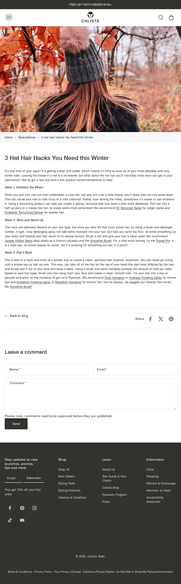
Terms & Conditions (20, 571)
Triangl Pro (163, 240)
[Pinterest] (22, 508)
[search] (161, 17)
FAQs (150, 469)
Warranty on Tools (158, 490)
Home (9, 137)
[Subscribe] (33, 478)
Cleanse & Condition (72, 497)
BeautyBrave (27, 137)
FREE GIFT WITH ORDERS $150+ (90, 4)
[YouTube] (22, 520)
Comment (17, 383)
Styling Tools (66, 483)
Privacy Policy (43, 571)
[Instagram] (34, 508)
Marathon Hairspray (68, 282)
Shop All (64, 469)
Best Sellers (66, 476)
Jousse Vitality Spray (19, 240)
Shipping (152, 476)
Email (102, 369)
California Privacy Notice (98, 571)
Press (106, 501)
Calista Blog (110, 487)
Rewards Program (114, 494)
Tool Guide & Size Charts (114, 478)
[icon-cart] (171, 17)
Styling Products (69, 490)
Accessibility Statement (155, 499)
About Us (108, 469)
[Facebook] (10, 508)
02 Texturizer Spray (129, 208)
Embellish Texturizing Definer (24, 212)
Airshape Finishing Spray (145, 277)
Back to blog (19, 316)
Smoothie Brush (100, 240)
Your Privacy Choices (67, 571)
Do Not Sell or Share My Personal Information (144, 571)
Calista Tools (96, 556)
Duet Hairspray (114, 277)
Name (15, 369)
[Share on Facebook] (150, 319)
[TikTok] (10, 520)
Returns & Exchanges (161, 483)
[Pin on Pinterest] (171, 319)
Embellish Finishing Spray (33, 282)
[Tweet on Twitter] (161, 319)
